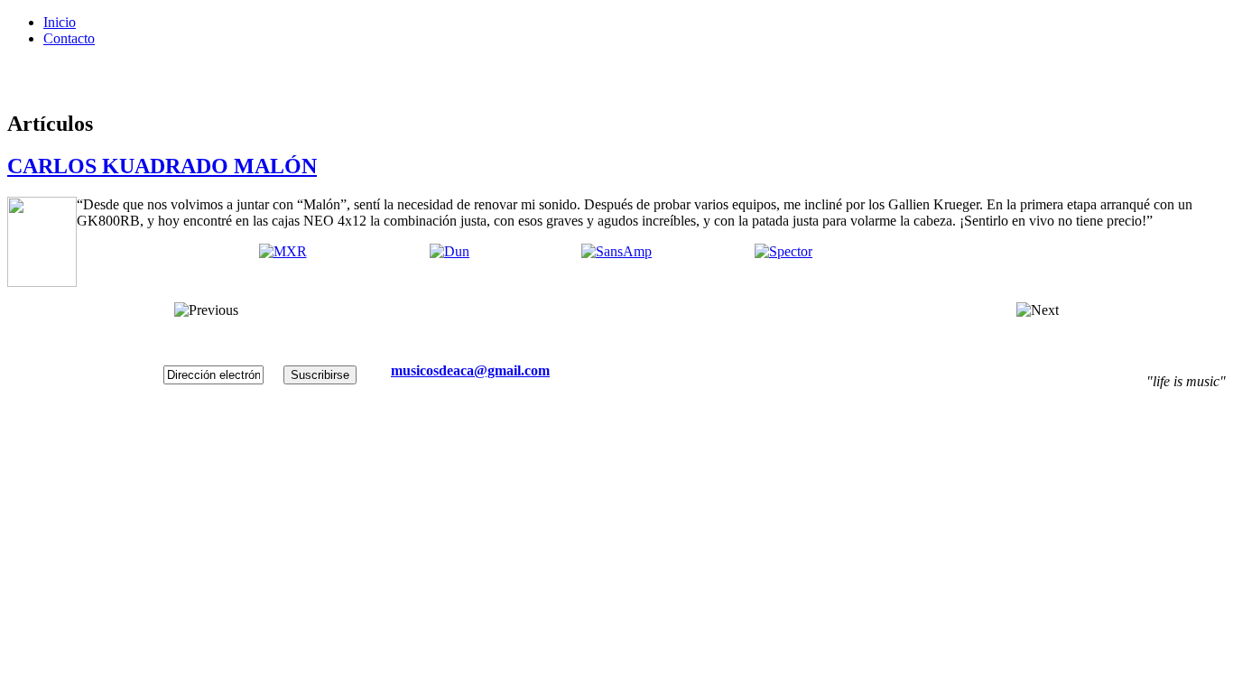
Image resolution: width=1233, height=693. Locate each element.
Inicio (59, 22)
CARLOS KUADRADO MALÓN (162, 166)
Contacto (69, 38)
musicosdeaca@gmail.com (470, 370)
